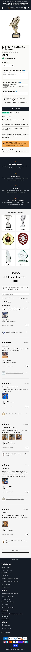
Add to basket (15, 109)
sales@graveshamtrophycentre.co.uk (12, 613)
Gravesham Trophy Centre (18, 649)
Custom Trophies (7, 570)
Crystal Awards (6, 573)
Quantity (5, 62)
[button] (26, 277)
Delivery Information (8, 596)
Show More (23, 476)
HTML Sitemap (6, 587)
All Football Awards (7, 151)
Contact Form (5, 619)
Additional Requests (9, 91)
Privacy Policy (6, 605)
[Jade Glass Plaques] (22, 258)
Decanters (5, 576)
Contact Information (8, 607)
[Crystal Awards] (8, 258)
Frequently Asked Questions (10, 593)
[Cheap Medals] (8, 240)
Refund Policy (6, 599)
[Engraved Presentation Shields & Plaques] (22, 240)
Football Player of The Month (10, 581)
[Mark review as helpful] (27, 325)
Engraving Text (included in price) (13, 70)
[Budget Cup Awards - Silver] (22, 223)
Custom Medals (6, 567)
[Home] (15, 8)
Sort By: (20, 298)
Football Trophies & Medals (10, 578)
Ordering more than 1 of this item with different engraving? (14, 99)
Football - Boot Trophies (20, 151)
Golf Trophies (6, 584)
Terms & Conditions (8, 602)
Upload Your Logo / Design (11, 82)
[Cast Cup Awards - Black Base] (8, 223)
